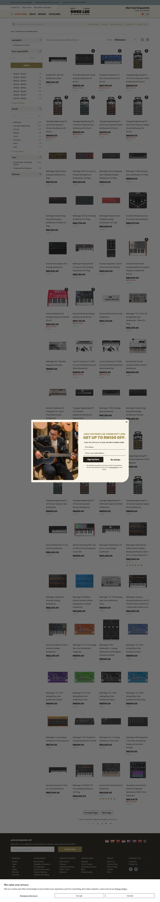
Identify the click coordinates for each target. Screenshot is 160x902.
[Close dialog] (126, 422)
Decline (130, 896)
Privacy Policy (121, 889)
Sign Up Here (93, 459)
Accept (79, 896)
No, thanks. (115, 460)
